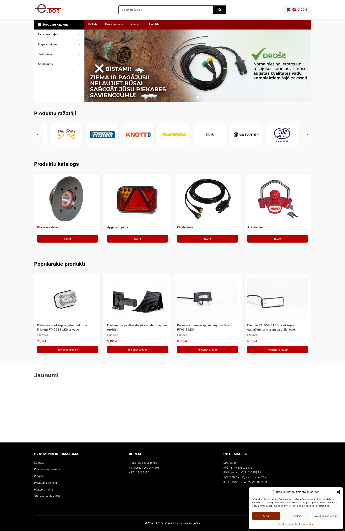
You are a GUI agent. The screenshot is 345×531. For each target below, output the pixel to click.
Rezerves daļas (48, 34)
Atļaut (266, 516)
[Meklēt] (219, 10)
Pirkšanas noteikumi (47, 469)
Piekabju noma (114, 24)
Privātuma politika (304, 524)
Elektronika (45, 54)
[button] (338, 492)
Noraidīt (296, 516)
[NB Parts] (246, 134)
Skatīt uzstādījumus (325, 516)
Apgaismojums (47, 44)
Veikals (92, 24)
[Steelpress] (282, 134)
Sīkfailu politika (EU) (47, 496)
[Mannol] (174, 134)
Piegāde (154, 24)
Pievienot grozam (67, 349)
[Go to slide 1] (197, 97)
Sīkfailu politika (285, 524)
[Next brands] (307, 134)
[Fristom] (102, 134)
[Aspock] (66, 134)
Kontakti (136, 24)
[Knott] (138, 134)
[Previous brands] (37, 134)
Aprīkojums (45, 64)
